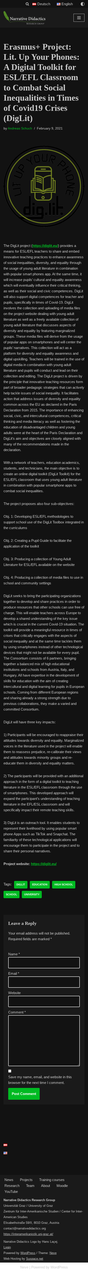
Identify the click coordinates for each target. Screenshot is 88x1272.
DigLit (20, 884)
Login (7, 1247)
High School (63, 884)
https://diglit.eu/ (45, 246)
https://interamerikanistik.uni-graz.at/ (28, 1234)
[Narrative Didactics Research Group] (25, 17)
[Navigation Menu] (78, 18)
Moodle (62, 1186)
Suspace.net (34, 1258)
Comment (17, 1012)
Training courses (52, 1180)
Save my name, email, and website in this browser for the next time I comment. (40, 1080)
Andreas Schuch (20, 128)
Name (14, 954)
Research (11, 1186)
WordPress (27, 1253)
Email (13, 973)
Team (30, 1186)
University (31, 894)
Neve (53, 1253)
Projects (26, 1180)
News (8, 1180)
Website (14, 993)
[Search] (27, 4)
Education (39, 884)
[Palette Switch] (82, 4)
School (11, 894)
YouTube (11, 1192)
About (45, 1186)
